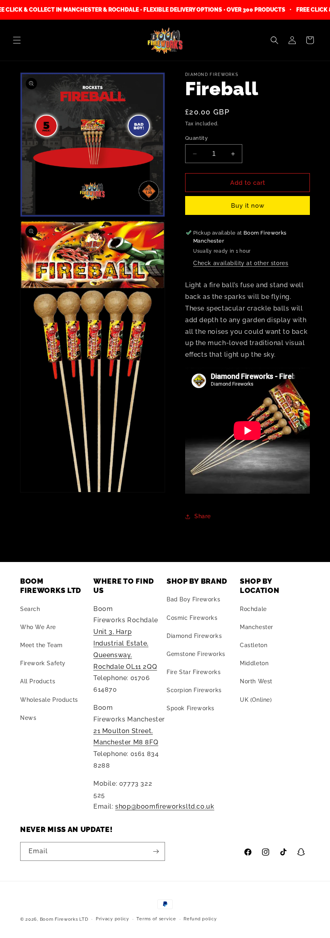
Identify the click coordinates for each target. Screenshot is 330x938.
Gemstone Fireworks (196, 654)
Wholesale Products (49, 700)
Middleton (254, 663)
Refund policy (200, 919)
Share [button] (202, 516)
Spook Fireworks (190, 708)
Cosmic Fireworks (192, 618)
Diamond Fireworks (194, 636)
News (28, 718)
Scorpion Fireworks (194, 690)
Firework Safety (43, 663)
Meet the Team (41, 645)
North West (256, 681)
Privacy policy (112, 919)
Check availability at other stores (240, 263)
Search (30, 609)
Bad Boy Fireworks (193, 599)
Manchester (256, 627)
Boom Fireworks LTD (64, 919)
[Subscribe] (156, 851)
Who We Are (38, 627)
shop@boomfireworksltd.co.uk (164, 806)
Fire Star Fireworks (194, 672)
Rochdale (253, 609)
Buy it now (247, 205)
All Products (37, 681)
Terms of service (156, 919)
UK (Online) (256, 700)
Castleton (253, 645)
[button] (17, 40)
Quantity (196, 138)
